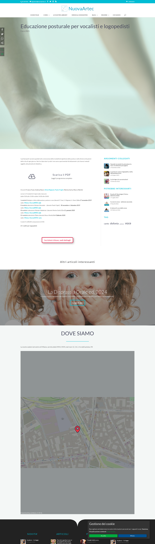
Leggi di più (77, 302)
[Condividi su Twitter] (2, 34)
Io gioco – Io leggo (33, 540)
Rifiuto (132, 536)
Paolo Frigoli (59, 190)
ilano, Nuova (30, 203)
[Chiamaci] (2, 49)
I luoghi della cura (93, 540)
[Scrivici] (2, 54)
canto (106, 223)
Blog (94, 15)
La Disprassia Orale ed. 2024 (77, 292)
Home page (34, 15)
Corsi (45, 15)
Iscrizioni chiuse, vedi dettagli (57, 240)
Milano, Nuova (29, 218)
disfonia (114, 223)
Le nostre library (60, 15)
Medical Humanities (80, 15)
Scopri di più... (111, 531)
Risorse (104, 15)
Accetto (103, 536)
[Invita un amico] (2, 43)
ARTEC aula (37, 203)
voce (128, 223)
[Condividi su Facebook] (2, 30)
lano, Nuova (30, 208)
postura (122, 224)
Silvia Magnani (49, 190)
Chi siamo (117, 15)
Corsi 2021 (25, 31)
